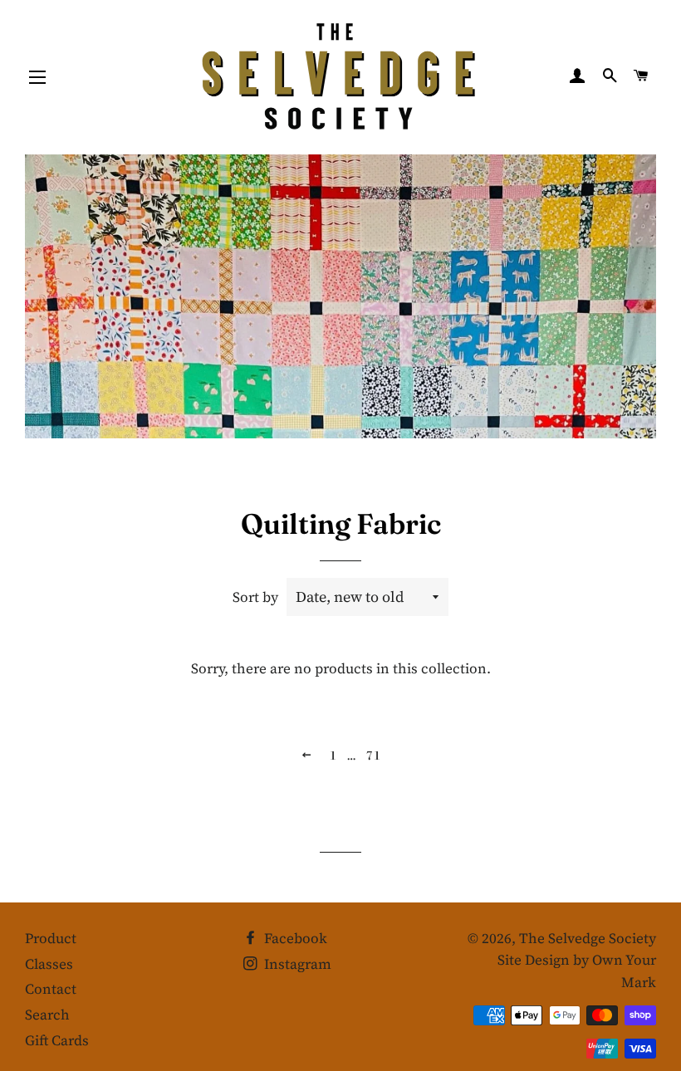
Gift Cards (57, 1040)
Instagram (296, 964)
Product (50, 938)
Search (47, 1015)
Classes (49, 964)
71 (373, 756)
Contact (50, 989)
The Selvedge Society (587, 938)
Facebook (294, 938)
